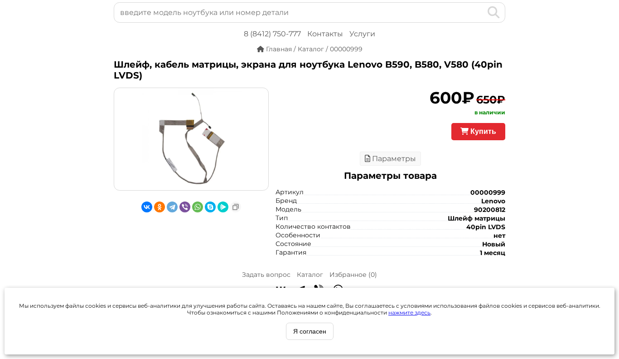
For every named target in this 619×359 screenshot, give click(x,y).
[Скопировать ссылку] (235, 207)
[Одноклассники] (159, 207)
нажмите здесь (409, 312)
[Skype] (210, 207)
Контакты (325, 34)
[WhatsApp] (197, 207)
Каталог (310, 274)
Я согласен (309, 331)
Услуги (362, 34)
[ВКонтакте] (146, 207)
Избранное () (353, 274)
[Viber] (184, 207)
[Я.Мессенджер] (223, 207)
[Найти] (493, 12)
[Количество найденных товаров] (479, 12)
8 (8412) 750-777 (272, 34)
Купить (482, 131)
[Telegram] (172, 207)
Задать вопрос (266, 274)
